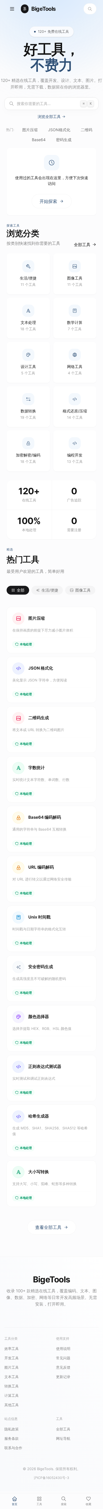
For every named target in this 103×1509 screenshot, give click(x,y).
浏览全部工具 (49, 116)
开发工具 (11, 1358)
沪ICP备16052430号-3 (51, 1478)
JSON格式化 (59, 129)
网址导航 (63, 1438)
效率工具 (11, 1348)
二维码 (86, 129)
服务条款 (11, 1438)
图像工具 (83, 590)
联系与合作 (13, 1448)
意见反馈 (63, 1367)
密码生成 (63, 139)
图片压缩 (30, 129)
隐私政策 (11, 1429)
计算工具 (11, 1395)
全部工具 (82, 244)
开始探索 (48, 201)
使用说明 (63, 1348)
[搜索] (89, 8)
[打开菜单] (12, 8)
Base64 (39, 139)
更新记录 (63, 1376)
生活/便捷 (49, 590)
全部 (20, 590)
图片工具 (11, 1367)
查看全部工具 (48, 1227)
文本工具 (11, 1376)
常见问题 (63, 1358)
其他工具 (11, 1405)
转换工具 (11, 1386)
